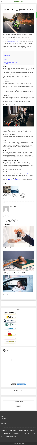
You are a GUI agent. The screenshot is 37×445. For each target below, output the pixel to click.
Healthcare (32, 430)
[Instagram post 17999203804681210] (10, 360)
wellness (14, 436)
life (13, 433)
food (24, 430)
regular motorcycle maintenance (14, 179)
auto (2, 430)
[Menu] (1, 1)
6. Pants (5, 60)
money (16, 433)
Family (22, 430)
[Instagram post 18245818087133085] (26, 360)
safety (27, 198)
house (8, 433)
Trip (4, 436)
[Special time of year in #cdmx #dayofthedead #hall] (10, 375)
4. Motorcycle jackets (7, 58)
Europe (20, 430)
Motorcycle (18, 198)
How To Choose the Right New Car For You (12, 247)
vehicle (11, 436)
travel (29, 433)
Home (2, 414)
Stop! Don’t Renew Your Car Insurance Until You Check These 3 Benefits (18, 293)
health (27, 430)
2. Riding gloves (7, 55)
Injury (10, 198)
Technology (23, 433)
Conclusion (6, 63)
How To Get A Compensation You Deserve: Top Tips (14, 272)
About (2, 416)
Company (11, 430)
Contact (2, 425)
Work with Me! (3, 418)
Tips (26, 433)
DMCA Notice (3, 421)
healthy (2, 433)
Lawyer (13, 198)
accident (6, 198)
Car (8, 430)
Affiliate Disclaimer (4, 423)
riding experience (29, 173)
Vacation (8, 436)
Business (5, 430)
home (5, 433)
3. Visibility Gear (7, 56)
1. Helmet (6, 54)
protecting (23, 198)
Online (19, 433)
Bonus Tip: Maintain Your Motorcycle (10, 62)
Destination (16, 430)
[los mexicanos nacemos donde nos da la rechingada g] (26, 375)
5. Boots (5, 59)
